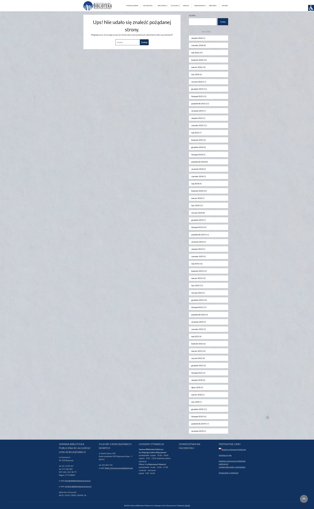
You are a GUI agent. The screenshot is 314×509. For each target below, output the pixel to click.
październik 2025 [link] (198, 103)
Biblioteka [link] (161, 5)
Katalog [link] (186, 5)
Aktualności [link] (148, 5)
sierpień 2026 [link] (197, 38)
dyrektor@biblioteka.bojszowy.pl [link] (78, 486)
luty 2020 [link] (195, 402)
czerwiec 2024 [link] (197, 176)
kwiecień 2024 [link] (197, 191)
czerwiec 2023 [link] (197, 256)
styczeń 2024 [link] (196, 213)
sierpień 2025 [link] (197, 118)
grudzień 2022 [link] (197, 300)
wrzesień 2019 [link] (197, 431)
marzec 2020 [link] (196, 395)
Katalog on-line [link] (225, 455)
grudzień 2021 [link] (197, 365)
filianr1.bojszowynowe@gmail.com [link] (119, 468)
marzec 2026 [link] (196, 67)
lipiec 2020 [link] (195, 387)
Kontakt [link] (225, 5)
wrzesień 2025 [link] (197, 111)
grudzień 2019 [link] (197, 409)
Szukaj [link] (222, 22)
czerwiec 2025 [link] (197, 125)
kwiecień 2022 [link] (197, 344)
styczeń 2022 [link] (196, 358)
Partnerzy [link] (213, 5)
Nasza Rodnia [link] (199, 5)
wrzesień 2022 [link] (197, 322)
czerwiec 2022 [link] (197, 329)
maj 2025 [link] (195, 133)
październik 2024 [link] (198, 162)
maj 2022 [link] (195, 336)
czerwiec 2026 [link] (197, 45)
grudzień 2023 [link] (197, 220)
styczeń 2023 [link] (196, 293)
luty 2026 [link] (195, 74)
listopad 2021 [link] (197, 373)
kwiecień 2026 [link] (197, 60)
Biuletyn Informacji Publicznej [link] (234, 449)
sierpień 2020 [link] (197, 380)
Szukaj (192, 15)
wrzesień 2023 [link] (197, 242)
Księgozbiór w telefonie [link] (228, 473)
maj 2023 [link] (195, 264)
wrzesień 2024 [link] (197, 169)
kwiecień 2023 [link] (197, 271)
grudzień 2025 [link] (197, 89)
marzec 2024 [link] (196, 198)
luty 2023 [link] (195, 285)
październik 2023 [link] (198, 234)
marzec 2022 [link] (196, 351)
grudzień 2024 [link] (197, 147)
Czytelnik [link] (174, 5)
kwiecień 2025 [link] (197, 140)
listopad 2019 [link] (197, 416)
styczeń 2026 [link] (196, 82)
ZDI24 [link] (187, 505)
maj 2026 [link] (195, 52)
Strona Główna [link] (132, 5)
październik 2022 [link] (198, 315)
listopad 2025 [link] (197, 96)
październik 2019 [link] (198, 424)
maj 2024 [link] (195, 183)
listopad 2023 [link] (197, 227)
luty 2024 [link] (195, 205)
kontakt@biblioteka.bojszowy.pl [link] (78, 481)
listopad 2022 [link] (197, 307)
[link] (311, 8)
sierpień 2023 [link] (197, 249)
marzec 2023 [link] (196, 278)
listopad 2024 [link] (197, 154)
